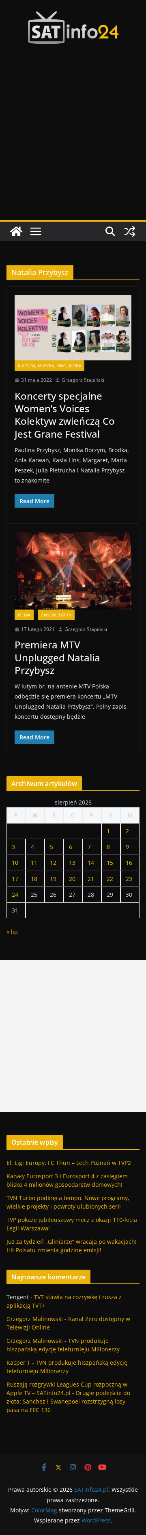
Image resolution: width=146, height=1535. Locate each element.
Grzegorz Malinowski (34, 1319)
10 (15, 862)
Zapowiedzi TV (56, 615)
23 (129, 879)
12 (53, 862)
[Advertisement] (73, 143)
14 (91, 862)
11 (34, 862)
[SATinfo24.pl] (16, 231)
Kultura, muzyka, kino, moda (49, 365)
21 (91, 879)
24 (15, 894)
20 (72, 879)
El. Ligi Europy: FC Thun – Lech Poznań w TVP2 (68, 1163)
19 (53, 879)
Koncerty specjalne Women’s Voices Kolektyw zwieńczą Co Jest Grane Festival (65, 414)
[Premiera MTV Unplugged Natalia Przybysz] (73, 571)
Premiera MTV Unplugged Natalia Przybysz (57, 657)
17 (15, 879)
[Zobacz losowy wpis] (130, 231)
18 (34, 879)
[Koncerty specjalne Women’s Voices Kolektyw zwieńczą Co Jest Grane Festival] (73, 327)
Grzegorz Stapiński (83, 380)
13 (72, 862)
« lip (12, 932)
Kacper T (18, 1362)
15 (110, 862)
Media (24, 615)
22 (110, 879)
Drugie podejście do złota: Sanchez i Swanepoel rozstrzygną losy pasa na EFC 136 (68, 1401)
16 (129, 862)
